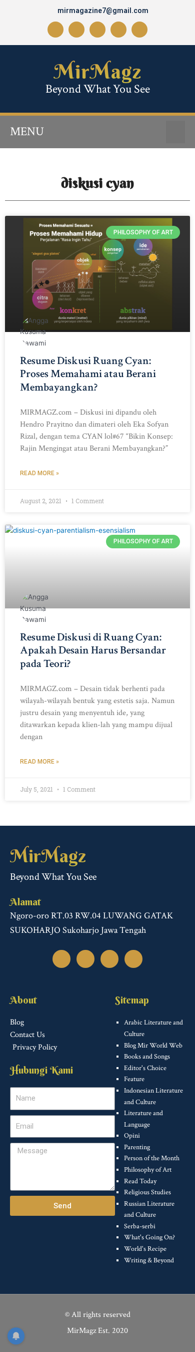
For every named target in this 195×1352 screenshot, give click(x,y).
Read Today (140, 1181)
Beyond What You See (98, 89)
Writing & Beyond (149, 1260)
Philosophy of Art (148, 1169)
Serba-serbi (140, 1226)
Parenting (137, 1147)
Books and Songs (147, 1056)
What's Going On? (149, 1237)
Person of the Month (152, 1158)
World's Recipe (145, 1248)
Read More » (39, 473)
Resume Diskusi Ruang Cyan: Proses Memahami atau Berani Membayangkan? (88, 374)
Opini (132, 1135)
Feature (134, 1079)
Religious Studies (147, 1192)
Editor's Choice (145, 1068)
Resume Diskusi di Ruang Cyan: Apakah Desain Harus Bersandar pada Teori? (93, 650)
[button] (175, 132)
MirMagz (98, 71)
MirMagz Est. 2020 (97, 1330)
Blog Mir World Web (153, 1045)
